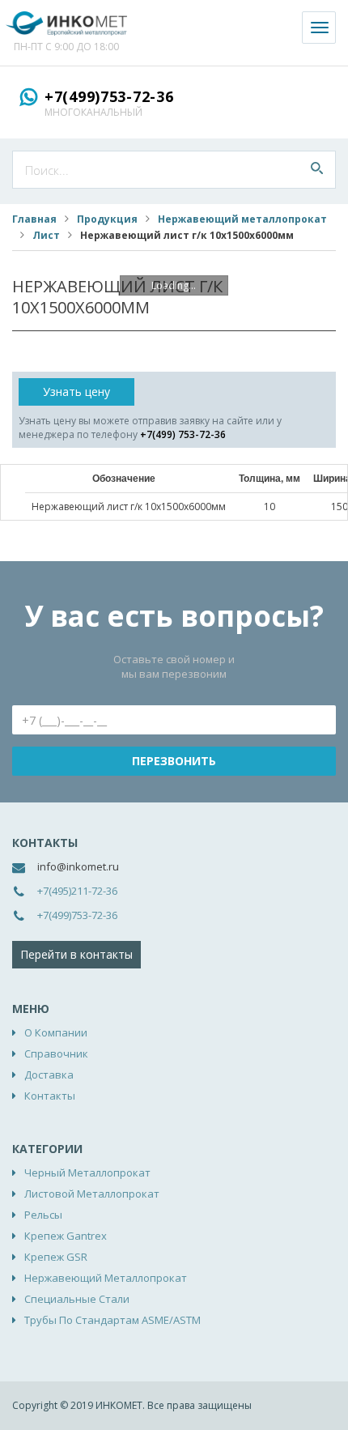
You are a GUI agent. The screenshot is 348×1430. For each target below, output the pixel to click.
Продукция (107, 219)
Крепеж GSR (55, 1256)
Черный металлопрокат (87, 1172)
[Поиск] (317, 169)
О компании (55, 1032)
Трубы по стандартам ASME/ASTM (112, 1320)
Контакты (49, 1095)
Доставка (49, 1074)
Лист (46, 235)
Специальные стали (76, 1299)
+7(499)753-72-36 (109, 96)
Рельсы (43, 1214)
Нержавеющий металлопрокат (242, 219)
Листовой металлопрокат (91, 1193)
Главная (34, 219)
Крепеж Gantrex (65, 1235)
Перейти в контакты (76, 954)
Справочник (56, 1053)
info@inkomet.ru (78, 866)
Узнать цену (76, 391)
